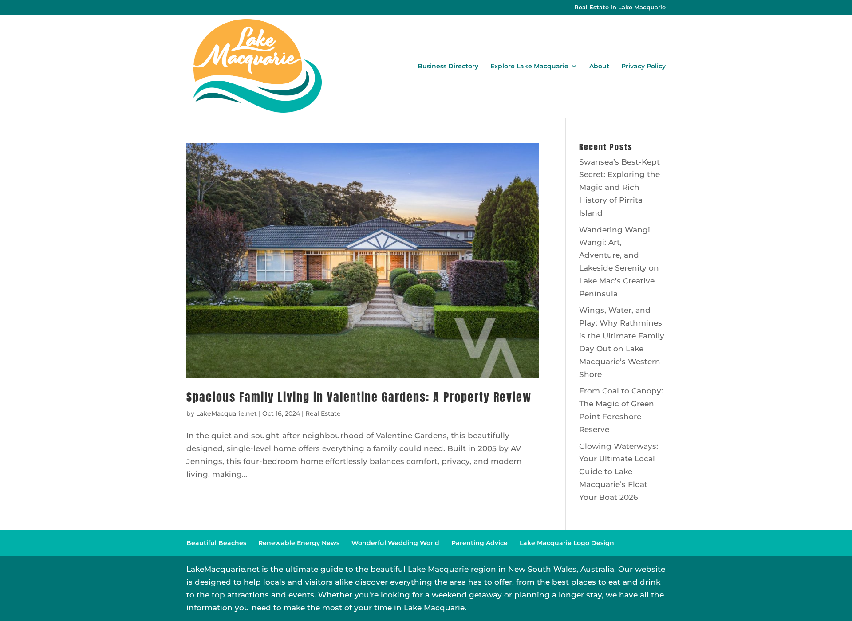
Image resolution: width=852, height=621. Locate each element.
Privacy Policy (643, 66)
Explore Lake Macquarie (529, 66)
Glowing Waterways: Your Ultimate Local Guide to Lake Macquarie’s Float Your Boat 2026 (618, 472)
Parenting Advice (479, 543)
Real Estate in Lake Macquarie (620, 7)
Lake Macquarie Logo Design (567, 543)
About (599, 66)
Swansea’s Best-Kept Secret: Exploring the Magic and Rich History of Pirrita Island (619, 187)
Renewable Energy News (298, 543)
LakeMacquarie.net (226, 413)
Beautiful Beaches (216, 543)
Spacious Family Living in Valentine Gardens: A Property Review (359, 397)
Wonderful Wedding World (395, 543)
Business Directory (448, 66)
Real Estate (323, 413)
